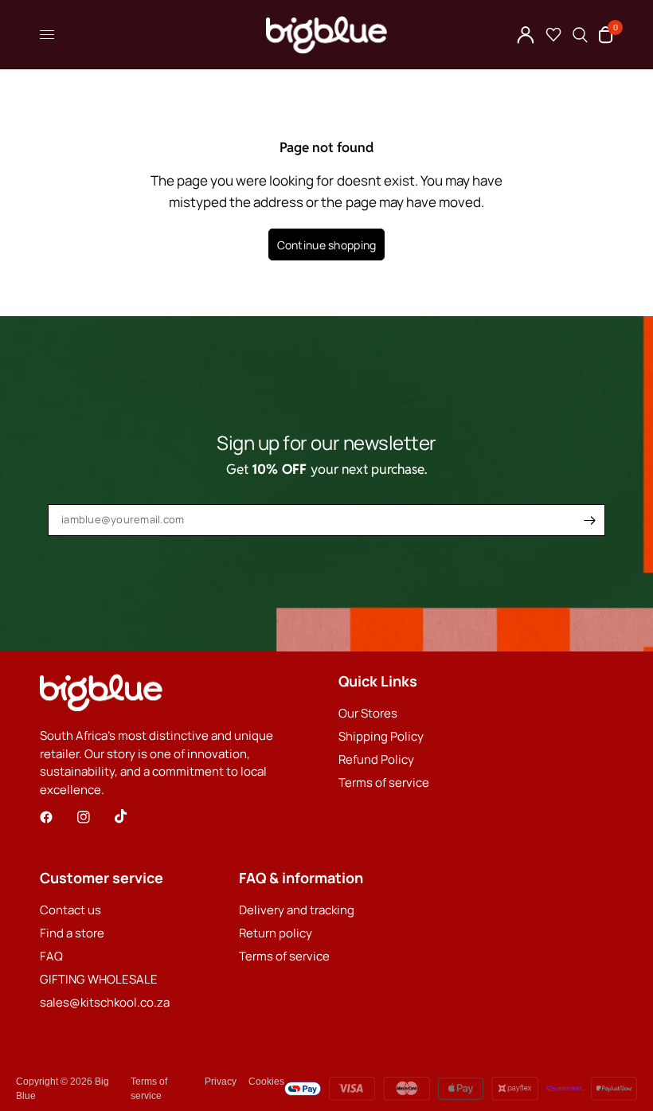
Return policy (275, 933)
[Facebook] (57, 817)
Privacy (221, 1081)
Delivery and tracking (296, 910)
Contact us (70, 910)
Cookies (266, 1081)
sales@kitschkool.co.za (105, 1002)
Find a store (72, 933)
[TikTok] (132, 816)
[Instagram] (94, 817)
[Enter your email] (589, 520)
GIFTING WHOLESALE (99, 979)
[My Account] (525, 34)
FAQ (51, 956)
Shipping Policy (381, 736)
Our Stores (367, 713)
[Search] (580, 34)
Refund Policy (376, 759)
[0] (603, 34)
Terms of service (383, 782)
